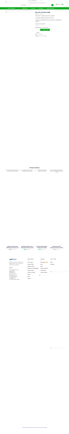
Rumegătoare (20, 10)
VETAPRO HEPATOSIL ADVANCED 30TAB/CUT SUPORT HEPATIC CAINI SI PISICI (56, 247)
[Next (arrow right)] (0, 256)
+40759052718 (12, 278)
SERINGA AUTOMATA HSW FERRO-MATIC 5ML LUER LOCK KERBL (12, 247)
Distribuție (41, 8)
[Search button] (52, 5)
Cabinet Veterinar (50, 8)
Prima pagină (8, 10)
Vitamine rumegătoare (26, 10)
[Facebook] (41, 0)
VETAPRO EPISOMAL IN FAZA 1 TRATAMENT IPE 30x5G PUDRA (27, 247)
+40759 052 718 (34, 0)
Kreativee (45, 427)
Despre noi (33, 8)
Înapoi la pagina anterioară (59, 10)
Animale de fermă (14, 10)
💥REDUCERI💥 (25, 8)
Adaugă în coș (45, 29)
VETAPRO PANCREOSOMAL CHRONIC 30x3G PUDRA (41, 247)
